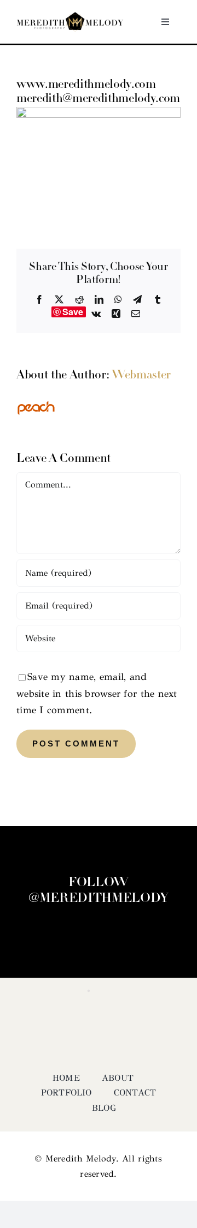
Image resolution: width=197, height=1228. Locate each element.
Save (73, 311)
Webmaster (141, 375)
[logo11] (70, 17)
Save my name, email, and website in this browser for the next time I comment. (96, 694)
